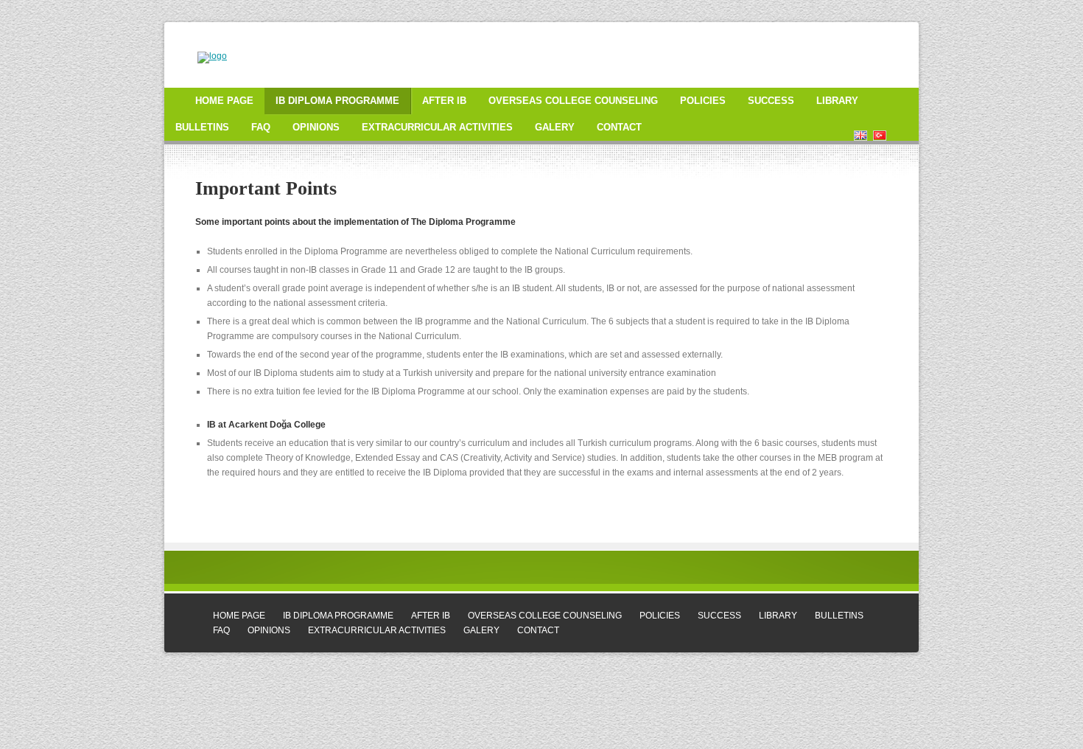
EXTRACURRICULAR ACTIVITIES (437, 127)
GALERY (555, 127)
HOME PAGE (224, 100)
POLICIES (703, 100)
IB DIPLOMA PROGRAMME (337, 100)
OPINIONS (316, 127)
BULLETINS (202, 127)
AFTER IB (444, 100)
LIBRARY (837, 100)
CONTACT (619, 127)
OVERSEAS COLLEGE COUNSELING (573, 100)
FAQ (260, 127)
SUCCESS (771, 100)
